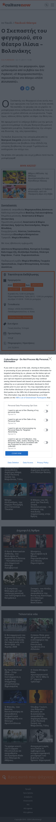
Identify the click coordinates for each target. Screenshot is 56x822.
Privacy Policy (42, 463)
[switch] (46, 411)
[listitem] (28, 405)
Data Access (28, 463)
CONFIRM (16, 453)
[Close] (50, 359)
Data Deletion (13, 463)
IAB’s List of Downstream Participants (31, 398)
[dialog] (28, 411)
